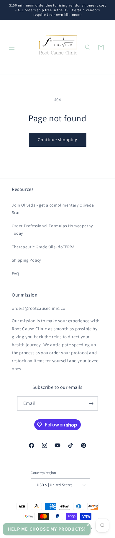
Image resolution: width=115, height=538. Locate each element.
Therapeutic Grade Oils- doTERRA (43, 246)
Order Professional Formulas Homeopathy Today (52, 229)
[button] (11, 47)
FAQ (15, 273)
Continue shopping (58, 139)
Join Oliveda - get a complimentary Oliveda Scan (53, 208)
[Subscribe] (91, 403)
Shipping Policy (26, 260)
